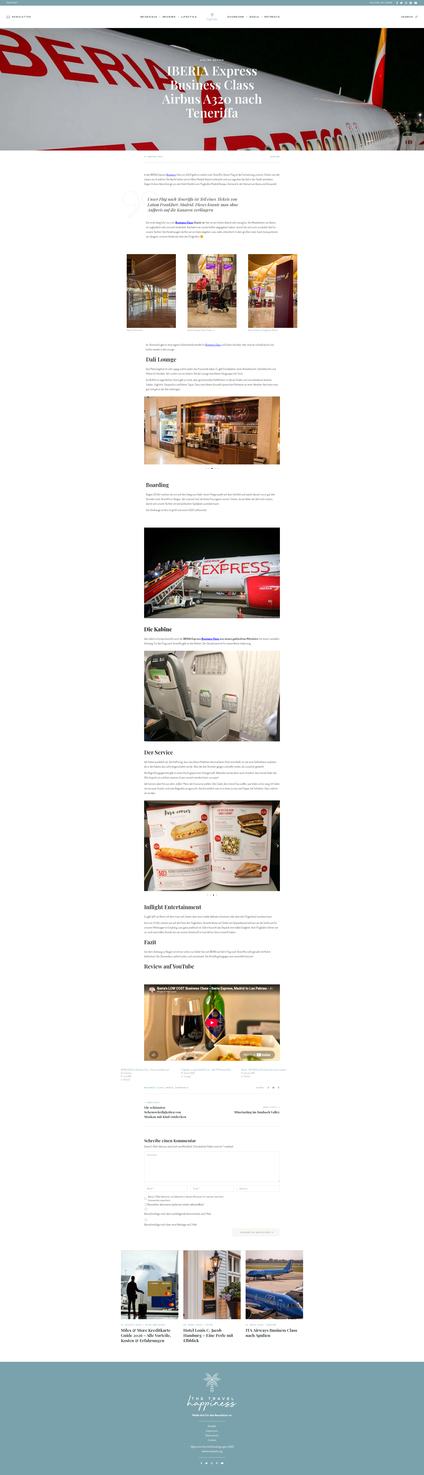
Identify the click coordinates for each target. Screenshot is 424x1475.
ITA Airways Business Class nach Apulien (271, 1332)
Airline (275, 157)
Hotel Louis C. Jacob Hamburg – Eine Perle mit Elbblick (208, 1335)
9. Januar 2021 (153, 157)
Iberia (169, 1088)
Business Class (154, 1088)
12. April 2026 (255, 1325)
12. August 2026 (131, 1325)
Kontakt (12, 3)
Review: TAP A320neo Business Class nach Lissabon (263, 1069)
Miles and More (155, 1325)
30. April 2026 (192, 1325)
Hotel (209, 1325)
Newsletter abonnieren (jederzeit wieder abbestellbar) (176, 1204)
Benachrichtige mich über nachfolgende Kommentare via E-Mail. (177, 1213)
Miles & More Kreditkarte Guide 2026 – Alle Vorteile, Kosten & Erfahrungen (146, 1335)
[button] (146, 430)
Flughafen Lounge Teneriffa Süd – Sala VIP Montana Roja (206, 1069)
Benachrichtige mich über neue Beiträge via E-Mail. (170, 1224)
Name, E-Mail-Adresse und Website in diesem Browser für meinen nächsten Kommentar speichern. (186, 1198)
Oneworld (182, 1088)
